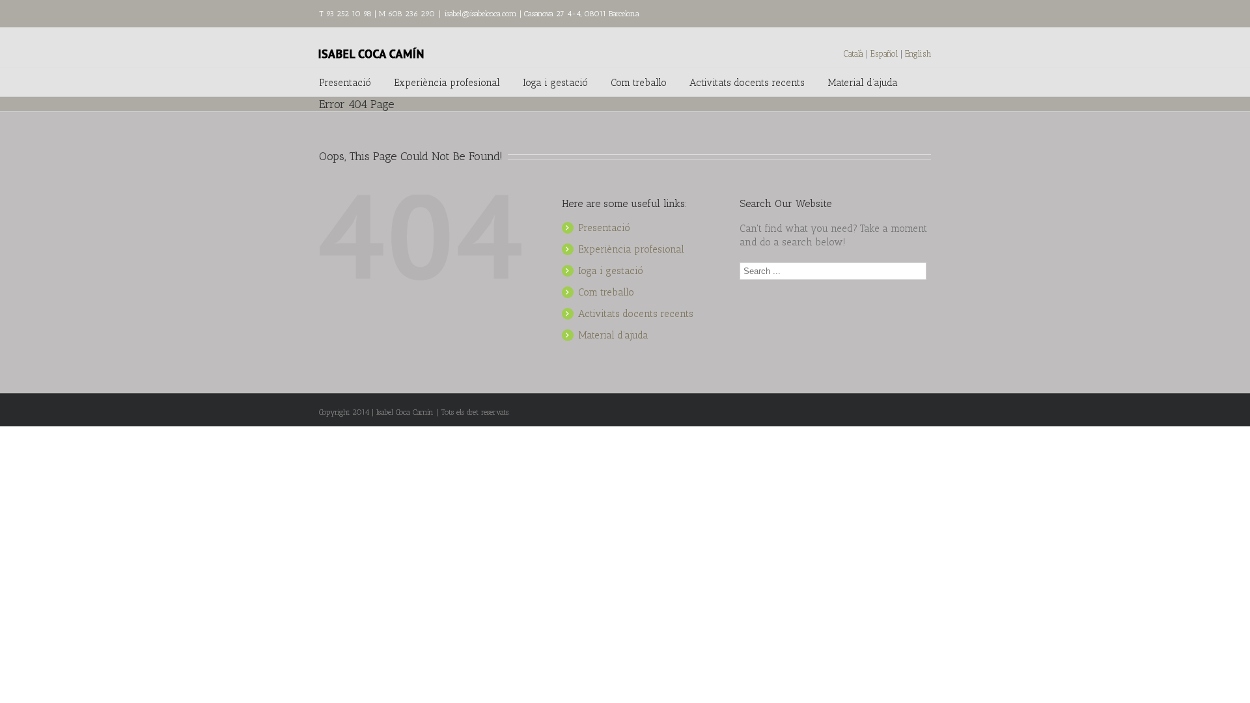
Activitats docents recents (747, 83)
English (918, 54)
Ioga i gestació (555, 83)
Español (885, 54)
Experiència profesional (447, 83)
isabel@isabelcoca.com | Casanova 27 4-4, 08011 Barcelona (542, 13)
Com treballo (639, 83)
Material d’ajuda (862, 83)
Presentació (345, 83)
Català (853, 54)
